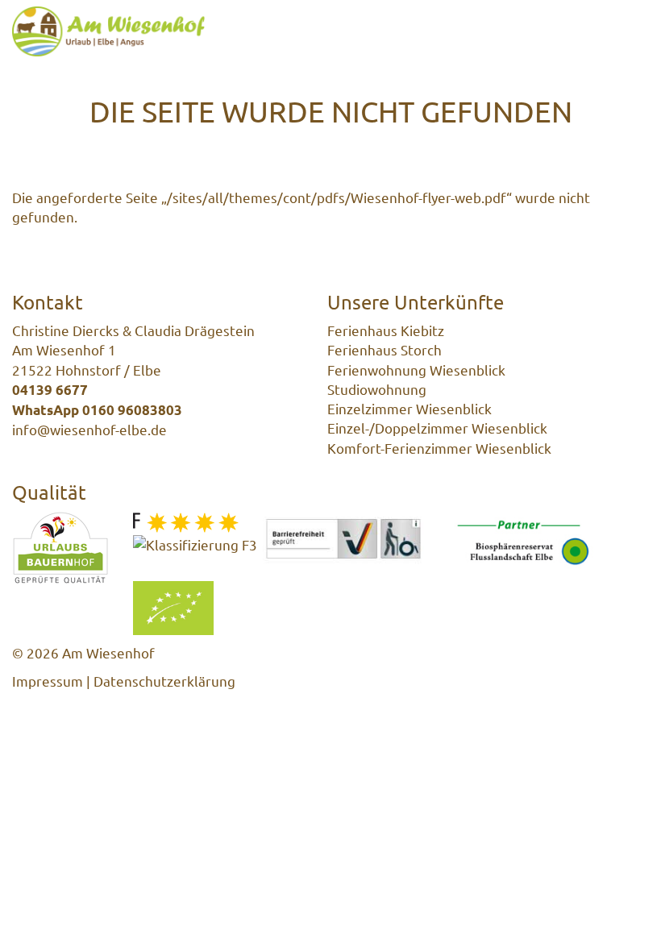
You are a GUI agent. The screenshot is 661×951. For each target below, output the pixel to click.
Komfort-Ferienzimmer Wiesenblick (439, 447)
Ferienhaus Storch (384, 349)
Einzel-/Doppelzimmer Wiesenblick (437, 427)
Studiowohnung (376, 388)
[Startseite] (109, 31)
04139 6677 (50, 389)
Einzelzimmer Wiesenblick (409, 408)
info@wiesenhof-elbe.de (89, 429)
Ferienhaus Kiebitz (385, 330)
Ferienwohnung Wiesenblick (416, 369)
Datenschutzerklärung (164, 680)
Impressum (47, 680)
